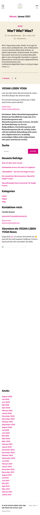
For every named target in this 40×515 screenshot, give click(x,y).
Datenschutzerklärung (11, 109)
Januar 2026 (7, 413)
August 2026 (7, 397)
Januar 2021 (6, 495)
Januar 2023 (7, 467)
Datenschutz (6, 511)
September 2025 (8, 425)
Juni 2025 (6, 433)
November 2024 (8, 453)
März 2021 (6, 489)
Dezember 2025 (8, 416)
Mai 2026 (5, 405)
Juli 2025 (5, 430)
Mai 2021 (5, 483)
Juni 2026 (6, 402)
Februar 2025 (7, 444)
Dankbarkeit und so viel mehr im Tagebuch (18, 167)
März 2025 (6, 441)
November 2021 (8, 472)
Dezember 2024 (8, 450)
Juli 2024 (5, 461)
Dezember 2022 (8, 469)
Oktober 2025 (7, 422)
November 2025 (8, 419)
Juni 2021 (5, 481)
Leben (4, 196)
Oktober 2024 (7, 455)
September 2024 (8, 458)
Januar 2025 (7, 447)
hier (12, 237)
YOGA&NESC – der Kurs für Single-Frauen (18, 172)
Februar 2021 (7, 492)
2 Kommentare (21, 38)
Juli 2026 (5, 399)
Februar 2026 (7, 411)
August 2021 (7, 475)
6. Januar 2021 (30, 35)
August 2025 (7, 427)
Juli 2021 (5, 478)
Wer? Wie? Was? (20, 31)
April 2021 (6, 486)
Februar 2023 (7, 464)
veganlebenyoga (15, 35)
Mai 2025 (5, 436)
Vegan (20, 26)
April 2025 (6, 439)
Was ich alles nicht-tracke (12, 163)
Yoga (4, 202)
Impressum (6, 107)
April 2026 (6, 408)
